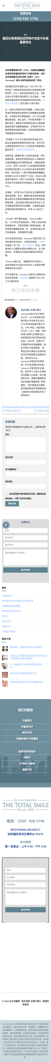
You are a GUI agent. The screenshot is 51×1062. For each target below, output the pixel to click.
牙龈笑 (42, 241)
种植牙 (5, 616)
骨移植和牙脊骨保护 (11, 611)
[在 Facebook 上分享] (18, 290)
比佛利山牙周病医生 (25, 149)
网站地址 (9, 481)
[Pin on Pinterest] (32, 290)
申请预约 (24, 277)
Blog (16, 300)
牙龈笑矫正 (7, 595)
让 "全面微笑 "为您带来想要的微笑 (26, 664)
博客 (25, 35)
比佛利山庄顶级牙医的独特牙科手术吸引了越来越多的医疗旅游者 (28, 656)
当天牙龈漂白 (28, 245)
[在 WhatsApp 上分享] (14, 290)
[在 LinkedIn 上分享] (37, 290)
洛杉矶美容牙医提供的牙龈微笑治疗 (26, 682)
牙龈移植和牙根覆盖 (11, 606)
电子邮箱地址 (11, 469)
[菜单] (3, 5)
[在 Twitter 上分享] (23, 290)
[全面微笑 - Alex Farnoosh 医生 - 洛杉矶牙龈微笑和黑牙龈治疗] (27, 5)
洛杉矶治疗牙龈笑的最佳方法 (23, 673)
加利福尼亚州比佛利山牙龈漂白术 (17, 600)
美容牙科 (6, 621)
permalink (34, 300)
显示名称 (9, 457)
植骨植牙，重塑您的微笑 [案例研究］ (27, 647)
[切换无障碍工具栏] (6, 525)
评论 (7, 434)
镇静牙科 (6, 626)
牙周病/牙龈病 (8, 631)
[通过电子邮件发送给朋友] (28, 290)
